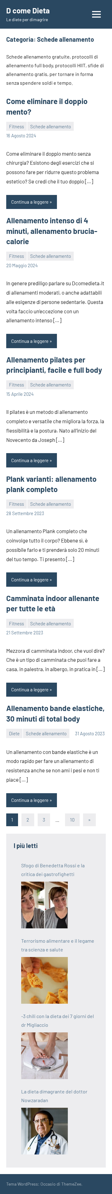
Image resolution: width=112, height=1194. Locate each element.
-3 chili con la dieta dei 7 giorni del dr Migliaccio (57, 1020)
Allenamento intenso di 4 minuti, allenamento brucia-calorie (51, 231)
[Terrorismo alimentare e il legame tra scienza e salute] (44, 980)
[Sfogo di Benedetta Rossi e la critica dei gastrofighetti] (44, 905)
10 (72, 819)
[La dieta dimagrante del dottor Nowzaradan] (44, 1131)
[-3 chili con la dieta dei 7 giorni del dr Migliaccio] (44, 1055)
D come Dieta (28, 10)
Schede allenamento (50, 126)
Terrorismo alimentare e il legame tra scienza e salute (57, 945)
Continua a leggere (30, 202)
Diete (14, 733)
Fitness (16, 126)
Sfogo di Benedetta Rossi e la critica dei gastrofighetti (53, 869)
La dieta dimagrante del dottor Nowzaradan (54, 1095)
